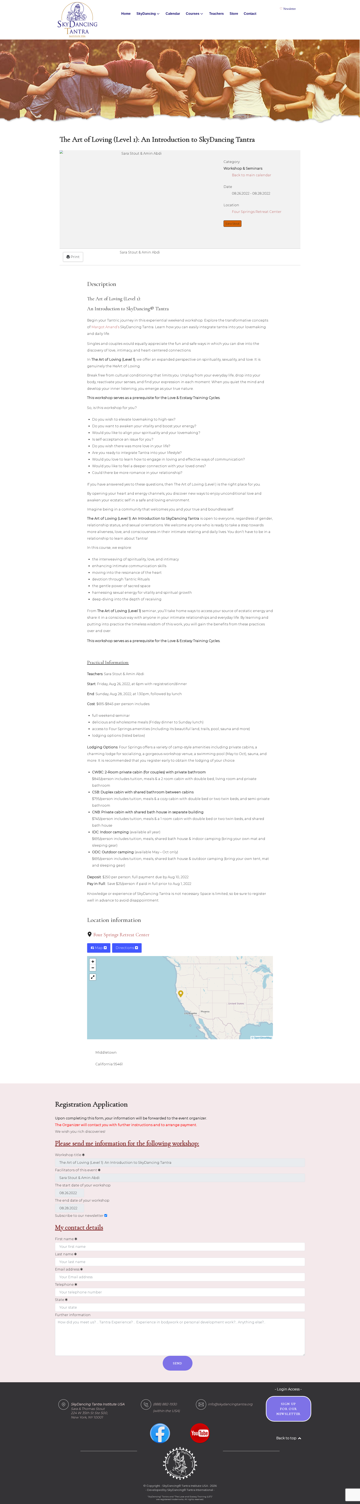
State (60, 1300)
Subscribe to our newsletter (79, 1216)
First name (65, 1239)
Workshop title (68, 1155)
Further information (73, 1315)
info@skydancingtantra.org (230, 1404)
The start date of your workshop (83, 1185)
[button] (180, 993)
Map (99, 948)
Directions (125, 948)
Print (75, 257)
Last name (64, 1254)
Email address (67, 1269)
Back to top (286, 1438)
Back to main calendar (251, 175)
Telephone (65, 1285)
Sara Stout (232, 223)
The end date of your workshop (82, 1200)
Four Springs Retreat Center (121, 935)
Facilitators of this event (76, 1170)
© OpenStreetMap (261, 1037)
